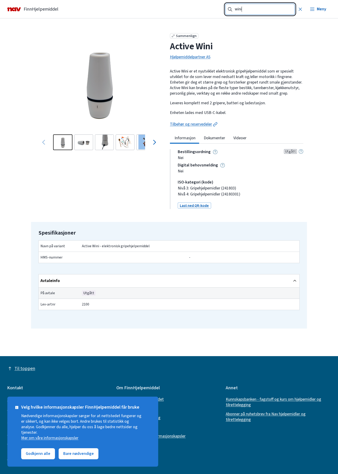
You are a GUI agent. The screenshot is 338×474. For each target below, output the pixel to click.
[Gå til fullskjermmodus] (99, 83)
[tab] (184, 138)
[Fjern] (300, 9)
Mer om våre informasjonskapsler (49, 438)
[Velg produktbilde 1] (62, 142)
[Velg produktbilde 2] (83, 142)
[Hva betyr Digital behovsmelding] (222, 165)
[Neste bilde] (154, 142)
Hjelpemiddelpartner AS (190, 57)
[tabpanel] (236, 179)
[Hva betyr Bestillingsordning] (215, 152)
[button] (194, 206)
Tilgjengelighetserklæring (138, 418)
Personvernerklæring (134, 427)
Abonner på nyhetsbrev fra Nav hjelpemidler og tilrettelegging (266, 416)
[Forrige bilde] (44, 142)
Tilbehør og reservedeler (191, 124)
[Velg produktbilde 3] (104, 142)
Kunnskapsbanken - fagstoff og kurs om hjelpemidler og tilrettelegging (273, 402)
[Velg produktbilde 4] (125, 142)
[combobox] (260, 9)
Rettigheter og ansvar (135, 408)
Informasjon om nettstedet (140, 399)
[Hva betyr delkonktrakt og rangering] (301, 151)
